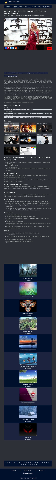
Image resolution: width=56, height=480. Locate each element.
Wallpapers (6, 15)
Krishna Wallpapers (28, 473)
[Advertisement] (28, 61)
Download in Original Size (11, 76)
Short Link (6, 108)
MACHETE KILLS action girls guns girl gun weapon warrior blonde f (24, 15)
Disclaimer (13, 470)
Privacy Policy (27, 470)
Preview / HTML (8, 111)
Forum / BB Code (8, 115)
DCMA (49, 48)
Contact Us (42, 470)
